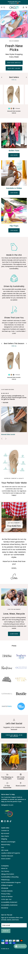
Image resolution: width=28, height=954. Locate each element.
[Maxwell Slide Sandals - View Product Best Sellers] (14, 94)
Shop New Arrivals (14, 63)
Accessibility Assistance (9, 905)
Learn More (14, 634)
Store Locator (5, 859)
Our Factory (5, 871)
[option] (14, 414)
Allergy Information (7, 874)
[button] (11, 530)
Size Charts (5, 836)
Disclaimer (4, 908)
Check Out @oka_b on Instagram (14, 735)
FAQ (2, 847)
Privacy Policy (5, 894)
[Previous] (1, 438)
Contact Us (5, 830)
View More (14, 155)
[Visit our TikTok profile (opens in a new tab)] (10, 821)
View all (14, 79)
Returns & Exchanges (8, 842)
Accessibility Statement (9, 902)
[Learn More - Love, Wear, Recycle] (14, 597)
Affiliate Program (7, 885)
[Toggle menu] (1, 7)
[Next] (5, 438)
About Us (4, 868)
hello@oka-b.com (7, 805)
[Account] (23, 7)
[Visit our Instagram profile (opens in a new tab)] (5, 821)
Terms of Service (6, 896)
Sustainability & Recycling (9, 877)
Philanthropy (5, 880)
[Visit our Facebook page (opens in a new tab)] (2, 821)
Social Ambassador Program (11, 882)
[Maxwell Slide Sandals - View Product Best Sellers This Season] (14, 360)
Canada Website (7, 891)
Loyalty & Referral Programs (10, 853)
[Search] (5, 7)
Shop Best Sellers (14, 68)
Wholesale (4, 888)
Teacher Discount (7, 856)
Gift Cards (4, 850)
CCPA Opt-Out (6, 899)
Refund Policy (5, 845)
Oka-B (7, 948)
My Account (5, 833)
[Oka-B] (14, 7)
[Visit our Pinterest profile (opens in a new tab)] (8, 821)
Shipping (4, 839)
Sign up (5, 931)
